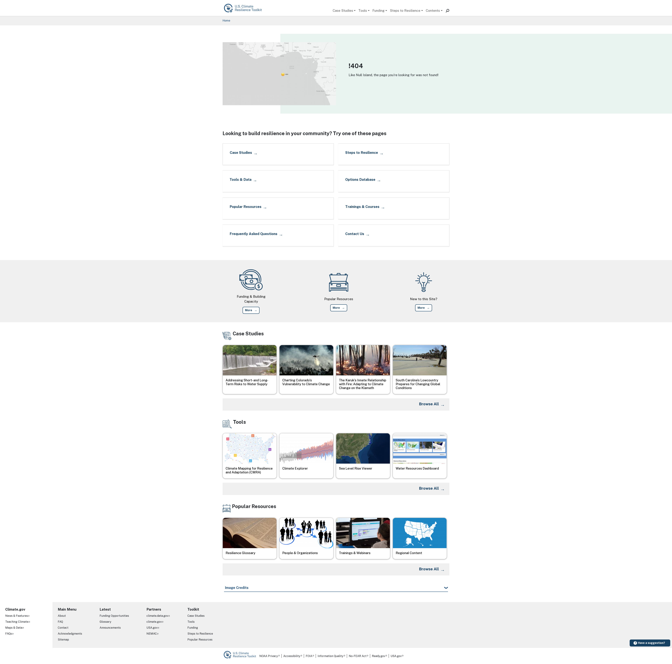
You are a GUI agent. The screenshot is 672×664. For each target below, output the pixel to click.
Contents (433, 10)
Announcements (110, 627)
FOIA (309, 656)
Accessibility (291, 656)
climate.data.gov (157, 615)
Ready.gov (378, 656)
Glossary (105, 621)
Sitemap (63, 639)
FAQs (8, 633)
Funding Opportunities (114, 615)
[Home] (245, 8)
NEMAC (151, 633)
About (62, 615)
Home (226, 20)
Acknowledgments (70, 633)
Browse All (429, 404)
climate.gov (154, 621)
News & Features (16, 615)
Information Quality (330, 656)
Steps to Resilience (405, 10)
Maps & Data (13, 627)
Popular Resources (199, 639)
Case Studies (343, 10)
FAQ (60, 621)
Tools (362, 10)
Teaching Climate (16, 621)
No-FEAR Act (357, 656)
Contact (63, 627)
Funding (378, 10)
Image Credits (236, 588)
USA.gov (152, 627)
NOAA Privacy (268, 656)
